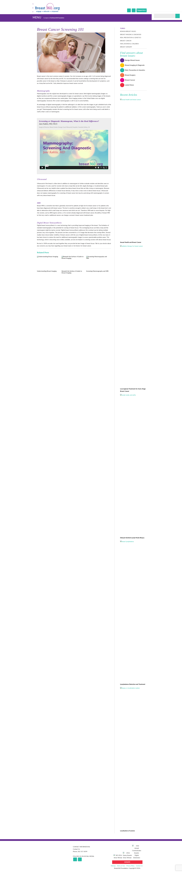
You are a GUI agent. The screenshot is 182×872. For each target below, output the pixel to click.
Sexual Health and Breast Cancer (130, 242)
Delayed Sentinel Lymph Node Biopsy (132, 538)
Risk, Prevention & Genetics (130, 37)
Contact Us (76, 849)
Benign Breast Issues (128, 31)
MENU (37, 17)
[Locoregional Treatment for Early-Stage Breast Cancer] (133, 246)
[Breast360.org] (47, 12)
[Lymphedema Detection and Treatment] (133, 541)
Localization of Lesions (127, 831)
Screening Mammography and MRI (97, 271)
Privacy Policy (130, 866)
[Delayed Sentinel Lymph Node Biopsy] (133, 395)
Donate (127, 862)
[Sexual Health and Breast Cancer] (133, 99)
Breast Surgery (126, 47)
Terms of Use (121, 866)
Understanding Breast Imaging (46, 271)
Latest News (129, 85)
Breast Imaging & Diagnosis (130, 34)
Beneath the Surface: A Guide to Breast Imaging (72, 272)
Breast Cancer (125, 40)
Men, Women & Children (129, 44)
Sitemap (113, 866)
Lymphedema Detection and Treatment (132, 684)
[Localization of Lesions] (133, 688)
